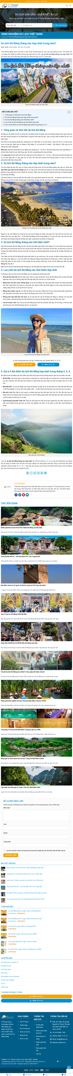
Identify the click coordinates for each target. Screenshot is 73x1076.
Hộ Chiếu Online (6, 969)
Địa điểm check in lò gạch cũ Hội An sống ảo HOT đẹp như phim (27, 893)
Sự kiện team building (7, 980)
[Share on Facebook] (31, 473)
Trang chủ (4, 37)
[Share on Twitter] (34, 473)
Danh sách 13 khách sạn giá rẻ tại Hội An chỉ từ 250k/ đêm (25, 880)
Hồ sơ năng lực (35, 1)
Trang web (6, 842)
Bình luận (7, 808)
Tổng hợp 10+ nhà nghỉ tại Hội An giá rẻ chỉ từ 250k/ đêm (24, 874)
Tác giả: (24, 47)
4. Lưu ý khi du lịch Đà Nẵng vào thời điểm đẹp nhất (21, 122)
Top (64, 1075)
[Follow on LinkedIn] (27, 494)
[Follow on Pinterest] (23, 494)
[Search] (67, 6)
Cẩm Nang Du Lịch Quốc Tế (9, 962)
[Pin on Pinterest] (41, 473)
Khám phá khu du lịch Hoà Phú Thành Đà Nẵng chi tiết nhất (25, 868)
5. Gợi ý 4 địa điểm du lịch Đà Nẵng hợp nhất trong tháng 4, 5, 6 (25, 125)
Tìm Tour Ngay (60, 25)
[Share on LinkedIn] (45, 473)
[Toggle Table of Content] (68, 112)
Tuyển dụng (44, 1)
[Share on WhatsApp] (27, 473)
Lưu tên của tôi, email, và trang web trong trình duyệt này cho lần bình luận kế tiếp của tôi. (35, 850)
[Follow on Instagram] (19, 494)
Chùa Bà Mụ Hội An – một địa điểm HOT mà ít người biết (24, 886)
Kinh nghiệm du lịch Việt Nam (10, 976)
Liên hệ (28, 1)
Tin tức (3, 983)
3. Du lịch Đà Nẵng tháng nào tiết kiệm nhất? (18, 120)
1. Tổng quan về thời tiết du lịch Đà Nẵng (17, 115)
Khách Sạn (4, 973)
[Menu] (70, 5)
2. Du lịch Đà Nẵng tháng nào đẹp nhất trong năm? (20, 117)
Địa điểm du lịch (6, 966)
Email (5, 833)
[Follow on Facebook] (16, 494)
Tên (5, 824)
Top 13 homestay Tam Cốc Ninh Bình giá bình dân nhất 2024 (25, 899)
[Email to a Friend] (38, 473)
